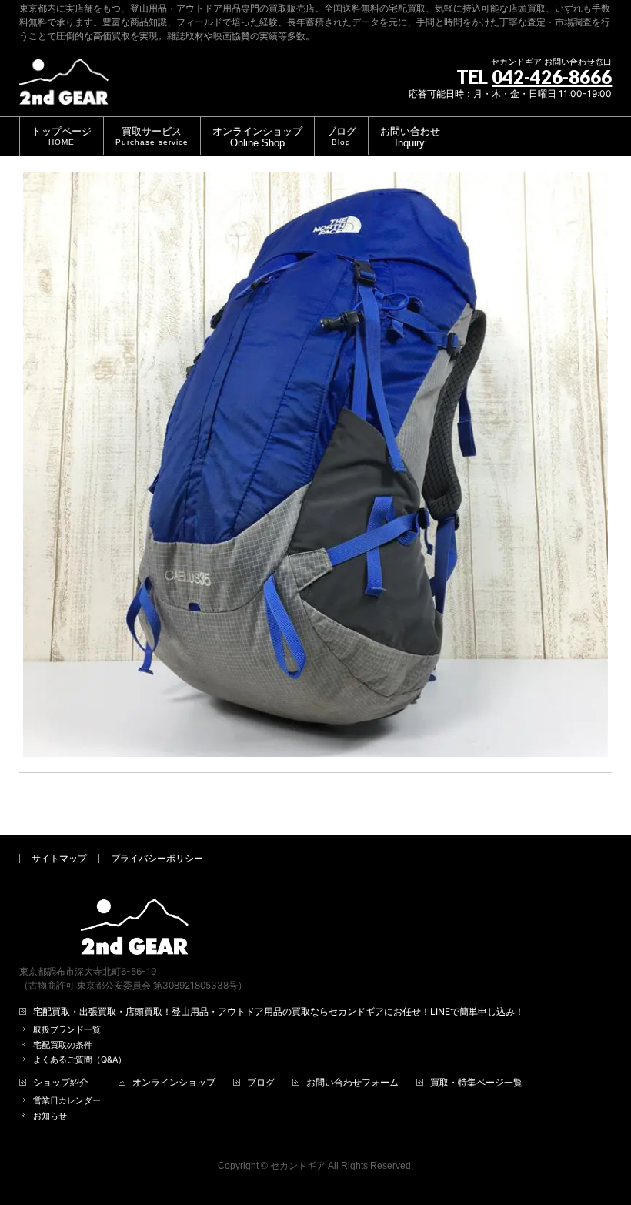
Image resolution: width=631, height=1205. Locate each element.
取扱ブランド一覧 (67, 1030)
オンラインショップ (173, 1082)
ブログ (261, 1082)
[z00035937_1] (316, 465)
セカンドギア (298, 1165)
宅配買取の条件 (62, 1045)
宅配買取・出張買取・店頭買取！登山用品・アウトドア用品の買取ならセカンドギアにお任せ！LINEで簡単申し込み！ (278, 1011)
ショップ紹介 (60, 1082)
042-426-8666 (552, 76)
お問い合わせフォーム (352, 1082)
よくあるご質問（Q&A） (79, 1060)
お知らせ (50, 1116)
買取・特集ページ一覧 (476, 1082)
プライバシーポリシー (157, 858)
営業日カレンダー (67, 1101)
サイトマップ (59, 858)
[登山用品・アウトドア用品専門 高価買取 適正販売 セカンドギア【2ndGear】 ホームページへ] (64, 87)
